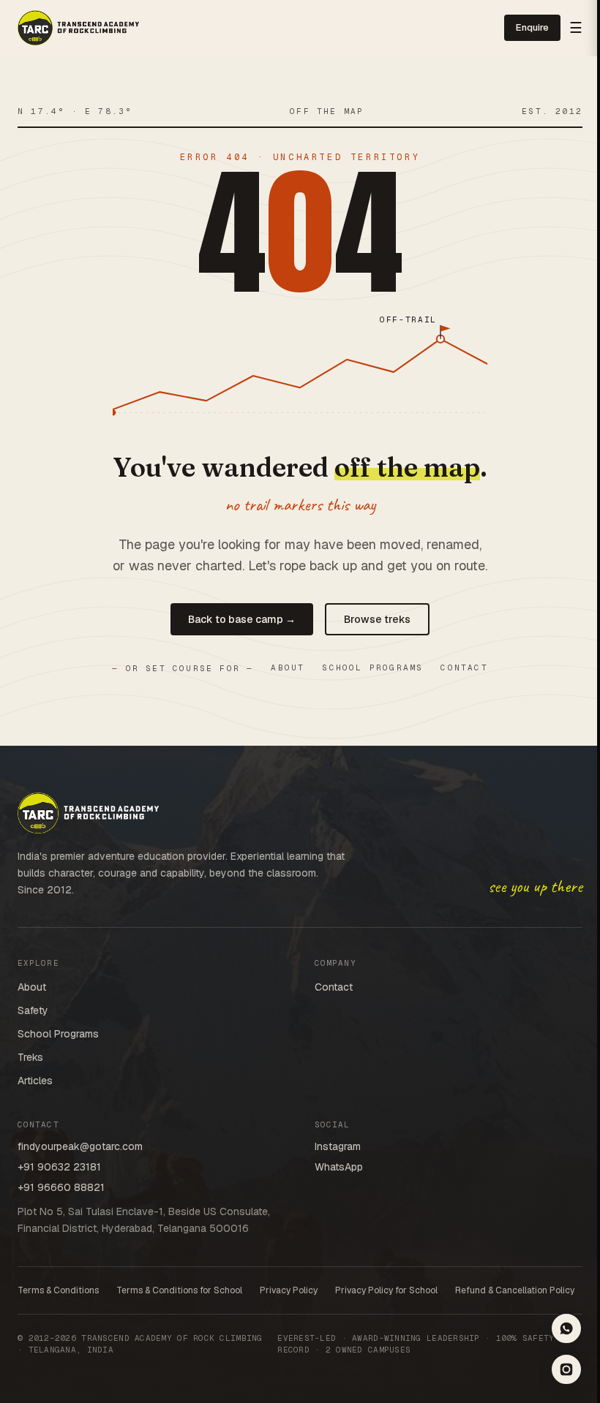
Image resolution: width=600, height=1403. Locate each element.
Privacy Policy (289, 1290)
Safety (33, 1010)
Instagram (338, 1146)
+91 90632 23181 (59, 1166)
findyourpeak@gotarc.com (80, 1146)
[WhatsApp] (566, 1328)
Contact (463, 667)
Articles (35, 1080)
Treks (30, 1057)
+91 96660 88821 (61, 1187)
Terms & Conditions (58, 1290)
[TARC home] (78, 27)
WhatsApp (339, 1166)
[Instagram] (566, 1369)
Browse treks (377, 619)
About (287, 667)
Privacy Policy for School (386, 1290)
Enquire (532, 27)
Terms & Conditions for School (179, 1290)
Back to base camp (242, 619)
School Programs (372, 667)
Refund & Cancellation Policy (514, 1290)
